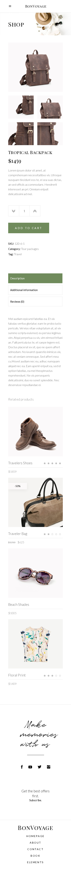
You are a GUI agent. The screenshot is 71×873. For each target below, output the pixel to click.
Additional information (24, 290)
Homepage (35, 836)
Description (17, 278)
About (35, 842)
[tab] (35, 278)
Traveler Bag (17, 533)
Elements (35, 862)
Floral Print (17, 675)
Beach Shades (18, 604)
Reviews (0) (17, 301)
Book (35, 855)
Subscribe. (35, 800)
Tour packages (30, 248)
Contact (35, 849)
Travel (18, 254)
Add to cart (28, 228)
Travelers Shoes (20, 463)
